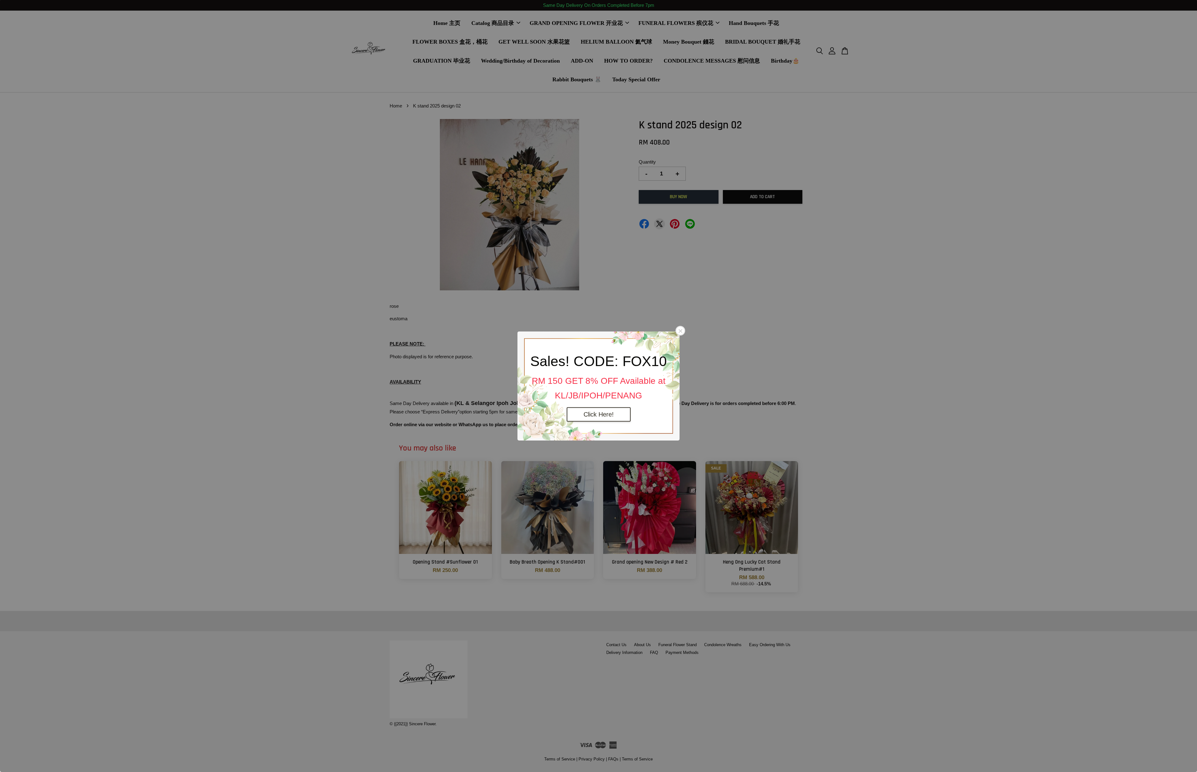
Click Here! (599, 414)
